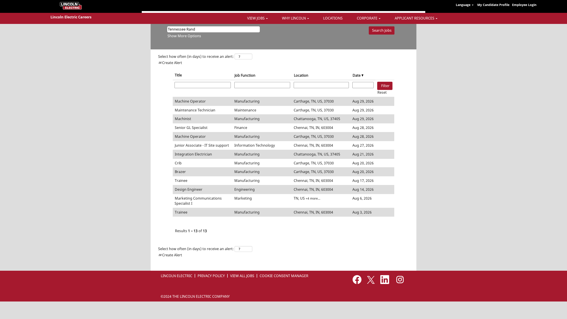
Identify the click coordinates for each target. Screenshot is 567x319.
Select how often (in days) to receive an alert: (196, 56)
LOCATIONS (333, 18)
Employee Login (524, 5)
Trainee (181, 180)
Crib (178, 163)
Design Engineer (188, 189)
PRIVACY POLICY (211, 275)
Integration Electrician (193, 154)
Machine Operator (190, 101)
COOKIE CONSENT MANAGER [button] (284, 275)
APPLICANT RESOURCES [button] (415, 18)
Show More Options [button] (184, 35)
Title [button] (178, 75)
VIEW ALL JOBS (242, 275)
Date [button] (357, 75)
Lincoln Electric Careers (70, 17)
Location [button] (301, 75)
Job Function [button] (245, 75)
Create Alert (171, 62)
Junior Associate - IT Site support (202, 145)
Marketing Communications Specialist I (198, 201)
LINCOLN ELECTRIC (176, 275)
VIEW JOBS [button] (256, 18)
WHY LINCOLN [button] (294, 18)
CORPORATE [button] (367, 18)
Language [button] (463, 5)
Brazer (180, 171)
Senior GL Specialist (191, 127)
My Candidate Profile (493, 5)
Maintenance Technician (195, 110)
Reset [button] (382, 92)
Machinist (183, 118)
